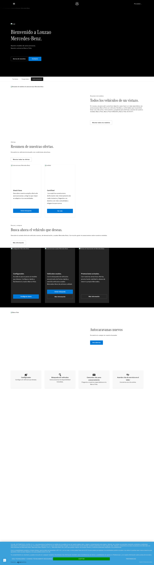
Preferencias (131, 559)
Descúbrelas (96, 342)
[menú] (14, 3)
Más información (18, 243)
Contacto (35, 59)
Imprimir (141, 562)
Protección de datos (148, 562)
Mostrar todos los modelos (101, 123)
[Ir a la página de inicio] (77, 4)
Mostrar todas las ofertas (21, 159)
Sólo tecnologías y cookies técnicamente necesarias (32, 559)
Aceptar (81, 559)
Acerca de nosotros (19, 59)
